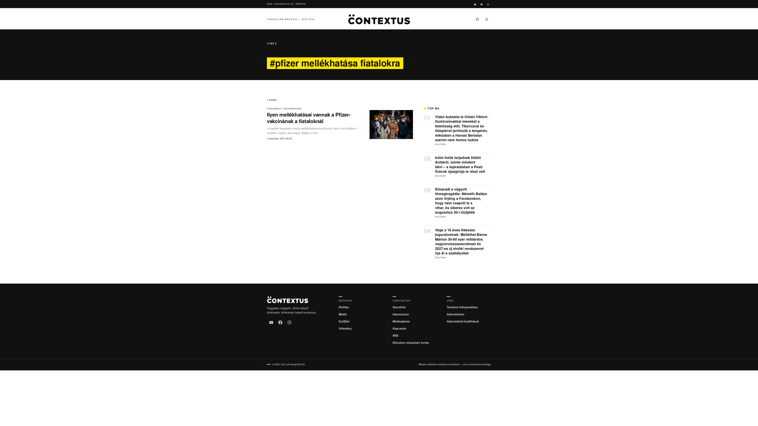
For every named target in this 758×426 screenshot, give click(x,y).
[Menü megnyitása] (486, 19)
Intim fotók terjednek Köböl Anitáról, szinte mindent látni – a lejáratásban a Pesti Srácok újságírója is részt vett (460, 164)
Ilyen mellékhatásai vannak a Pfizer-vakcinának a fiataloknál (309, 118)
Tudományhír (292, 108)
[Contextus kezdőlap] (379, 19)
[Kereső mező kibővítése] (477, 19)
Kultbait (440, 176)
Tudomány (274, 108)
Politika (440, 144)
